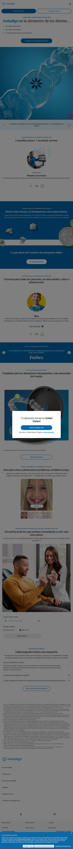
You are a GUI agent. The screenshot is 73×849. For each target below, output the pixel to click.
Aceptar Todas (28, 846)
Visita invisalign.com (36, 428)
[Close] (58, 413)
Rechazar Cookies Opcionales (44, 846)
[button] (71, 833)
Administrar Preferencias (63, 846)
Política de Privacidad (24, 839)
